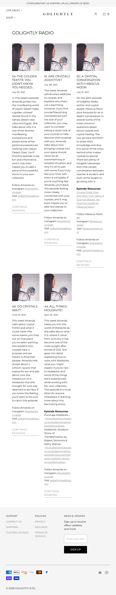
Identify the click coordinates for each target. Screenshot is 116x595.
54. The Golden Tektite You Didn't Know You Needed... (24, 82)
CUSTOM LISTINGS (17, 532)
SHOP (9, 17)
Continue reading (19, 208)
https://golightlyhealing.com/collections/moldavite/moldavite (58, 422)
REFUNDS (41, 527)
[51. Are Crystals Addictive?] (58, 57)
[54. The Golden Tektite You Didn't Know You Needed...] (25, 57)
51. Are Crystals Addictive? (57, 78)
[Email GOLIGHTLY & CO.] (100, 572)
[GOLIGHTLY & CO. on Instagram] (106, 572)
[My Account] (96, 14)
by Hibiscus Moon (90, 199)
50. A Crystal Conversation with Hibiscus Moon (88, 82)
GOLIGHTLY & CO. (25, 588)
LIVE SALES (13, 10)
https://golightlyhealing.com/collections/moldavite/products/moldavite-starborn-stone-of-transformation (57, 455)
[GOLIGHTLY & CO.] (58, 14)
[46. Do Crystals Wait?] (25, 287)
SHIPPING (12, 527)
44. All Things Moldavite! (55, 308)
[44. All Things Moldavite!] (58, 287)
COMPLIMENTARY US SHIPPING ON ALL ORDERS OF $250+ (58, 3)
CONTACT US (13, 521)
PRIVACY (40, 521)
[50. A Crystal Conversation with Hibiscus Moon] (90, 57)
